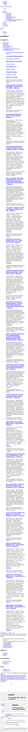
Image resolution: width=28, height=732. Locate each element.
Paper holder (8, 13)
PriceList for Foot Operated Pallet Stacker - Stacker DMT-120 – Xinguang (15, 576)
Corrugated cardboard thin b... (14, 56)
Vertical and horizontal (11, 17)
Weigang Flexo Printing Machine (12, 676)
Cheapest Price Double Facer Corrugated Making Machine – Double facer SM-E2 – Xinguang (15, 148)
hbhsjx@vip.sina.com (8, 646)
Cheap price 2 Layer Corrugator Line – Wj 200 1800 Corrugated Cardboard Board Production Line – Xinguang (15, 367)
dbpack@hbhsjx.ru (7, 647)
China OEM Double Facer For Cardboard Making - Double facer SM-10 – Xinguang (14, 396)
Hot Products (24, 673)
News (4, 22)
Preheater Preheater (11, 72)
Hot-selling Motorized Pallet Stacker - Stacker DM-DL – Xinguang (13, 116)
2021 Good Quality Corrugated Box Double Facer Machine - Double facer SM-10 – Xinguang (15, 485)
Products (5, 12)
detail (10, 108)
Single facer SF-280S (12, 77)
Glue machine (9, 18)
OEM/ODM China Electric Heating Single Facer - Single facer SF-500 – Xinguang (14, 240)
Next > (5, 632)
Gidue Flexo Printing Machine (7, 675)
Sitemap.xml (6, 663)
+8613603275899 (7, 644)
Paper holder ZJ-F (11, 66)
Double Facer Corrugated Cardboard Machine (13, 677)
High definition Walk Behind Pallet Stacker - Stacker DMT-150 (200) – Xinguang (15, 606)
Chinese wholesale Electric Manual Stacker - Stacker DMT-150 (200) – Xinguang (15, 544)
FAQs (4, 23)
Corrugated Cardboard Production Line (14, 19)
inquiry (7, 108)
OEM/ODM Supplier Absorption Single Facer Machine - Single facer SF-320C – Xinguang (15, 272)
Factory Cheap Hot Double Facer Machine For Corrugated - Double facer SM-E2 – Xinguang (15, 514)
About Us (5, 24)
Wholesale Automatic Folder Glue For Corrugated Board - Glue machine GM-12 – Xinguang (15, 455)
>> (8, 632)
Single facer (8, 14)
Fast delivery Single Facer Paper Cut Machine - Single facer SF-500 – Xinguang (15, 209)
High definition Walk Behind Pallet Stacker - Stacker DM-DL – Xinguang (15, 423)
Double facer (9, 15)
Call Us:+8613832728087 (6, 6)
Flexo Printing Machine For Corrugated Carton (17, 679)
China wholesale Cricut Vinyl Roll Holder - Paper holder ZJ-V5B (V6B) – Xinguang (14, 86)
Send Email (3, 681)
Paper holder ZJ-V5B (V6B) (14, 61)
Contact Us (5, 25)
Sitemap (2, 674)
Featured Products (7, 661)
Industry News (6, 669)
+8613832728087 (7, 643)
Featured (5, 32)
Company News (6, 670)
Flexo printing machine (11, 20)
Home (4, 11)
